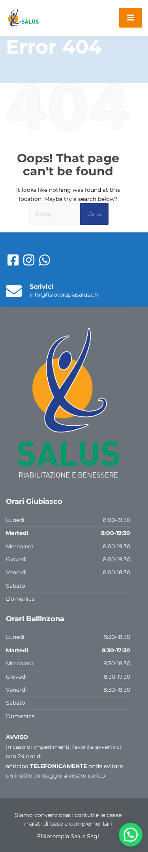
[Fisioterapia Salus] (23, 17)
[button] (130, 834)
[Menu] (130, 18)
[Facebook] (13, 262)
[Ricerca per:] (54, 214)
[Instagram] (29, 262)
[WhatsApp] (44, 262)
